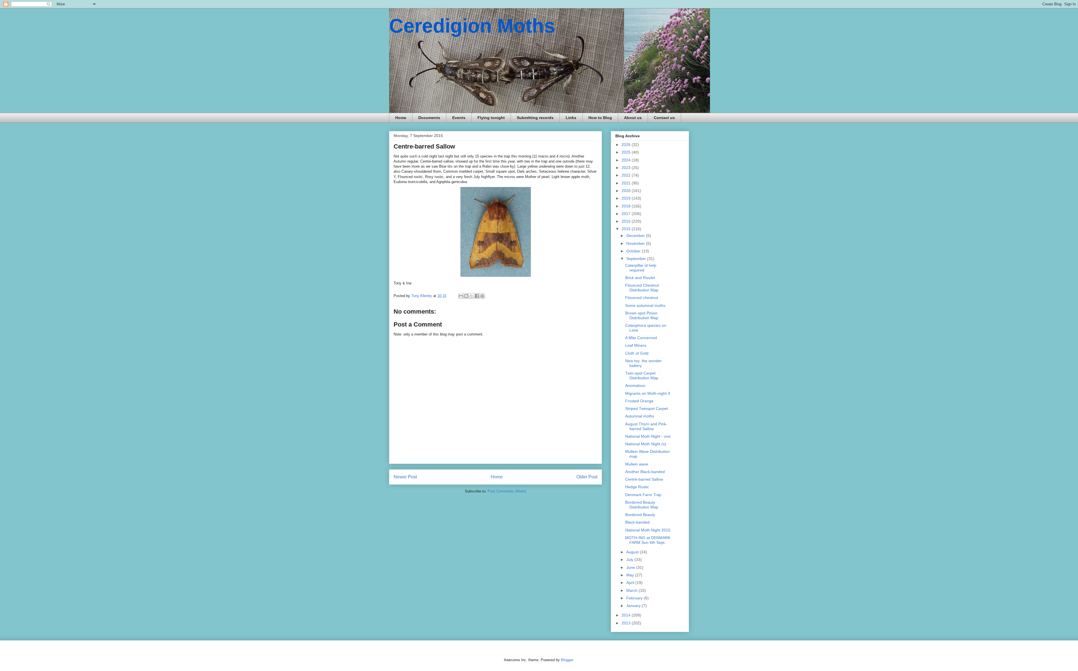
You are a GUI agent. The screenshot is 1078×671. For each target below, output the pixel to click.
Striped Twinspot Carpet (646, 408)
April (630, 582)
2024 (627, 160)
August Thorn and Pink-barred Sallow (646, 426)
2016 (627, 221)
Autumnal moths (639, 416)
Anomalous (635, 385)
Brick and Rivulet (640, 277)
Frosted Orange (639, 401)
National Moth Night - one (648, 436)
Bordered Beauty (640, 514)
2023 (627, 167)
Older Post (586, 476)
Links (571, 117)
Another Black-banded (645, 471)
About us (633, 117)
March (632, 590)
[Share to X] (471, 296)
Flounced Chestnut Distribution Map (642, 287)
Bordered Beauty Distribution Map (641, 504)
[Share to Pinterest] (482, 296)
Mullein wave (636, 464)
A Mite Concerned (641, 338)
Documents (429, 117)
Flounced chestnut (641, 297)
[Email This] (461, 296)
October (634, 251)
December (636, 235)
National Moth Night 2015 (647, 530)
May (630, 575)
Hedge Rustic (637, 487)
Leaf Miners (635, 345)
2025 (627, 152)
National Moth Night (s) (645, 444)
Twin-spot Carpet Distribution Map (641, 375)
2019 (627, 198)
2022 (627, 175)
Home (400, 117)
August (633, 552)
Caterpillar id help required (640, 267)
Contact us (664, 117)
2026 (627, 144)
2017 (627, 213)
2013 (627, 623)
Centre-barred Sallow (644, 479)
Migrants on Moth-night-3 (647, 393)
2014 (627, 615)
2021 (627, 183)
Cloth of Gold (636, 353)
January (634, 605)
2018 (627, 206)
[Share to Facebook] (477, 296)
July (630, 559)
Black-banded (637, 522)
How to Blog (600, 117)
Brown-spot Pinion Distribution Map (641, 315)
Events (458, 117)
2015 (627, 229)
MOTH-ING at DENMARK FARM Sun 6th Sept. (647, 540)
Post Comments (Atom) (507, 491)
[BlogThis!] (466, 296)
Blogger (567, 660)
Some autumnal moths (645, 305)
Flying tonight (491, 117)
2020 (627, 190)
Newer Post (405, 476)
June (631, 567)
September (636, 258)
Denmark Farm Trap (643, 494)
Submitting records (535, 117)
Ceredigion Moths (472, 26)
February (635, 598)
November (636, 243)
